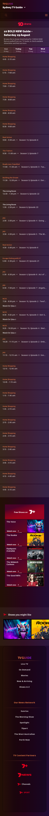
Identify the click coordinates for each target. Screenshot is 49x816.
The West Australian (24, 734)
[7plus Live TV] (24, 784)
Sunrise (24, 711)
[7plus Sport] (24, 793)
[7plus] (25, 767)
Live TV (24, 664)
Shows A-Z (24, 687)
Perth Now (24, 740)
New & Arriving (24, 681)
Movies (24, 675)
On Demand (24, 669)
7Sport (24, 728)
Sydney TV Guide (13, 7)
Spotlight (24, 722)
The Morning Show (24, 717)
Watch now (11, 531)
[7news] (24, 776)
